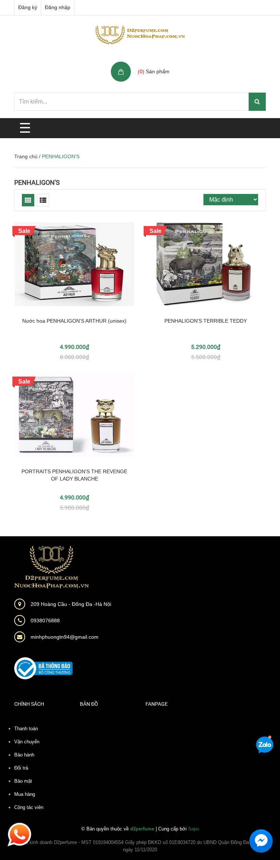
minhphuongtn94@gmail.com (64, 637)
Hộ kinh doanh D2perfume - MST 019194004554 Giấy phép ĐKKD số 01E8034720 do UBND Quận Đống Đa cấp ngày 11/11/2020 (140, 846)
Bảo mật (23, 781)
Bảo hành (24, 755)
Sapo (193, 829)
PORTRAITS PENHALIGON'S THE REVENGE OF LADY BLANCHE (74, 475)
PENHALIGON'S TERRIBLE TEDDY (205, 321)
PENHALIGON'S (37, 182)
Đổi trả (21, 768)
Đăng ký (27, 7)
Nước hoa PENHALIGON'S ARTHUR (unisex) (74, 321)
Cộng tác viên (28, 807)
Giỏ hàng (149, 63)
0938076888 (45, 620)
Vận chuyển (26, 741)
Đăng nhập (57, 7)
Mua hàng (24, 794)
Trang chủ (26, 156)
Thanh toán (26, 728)
